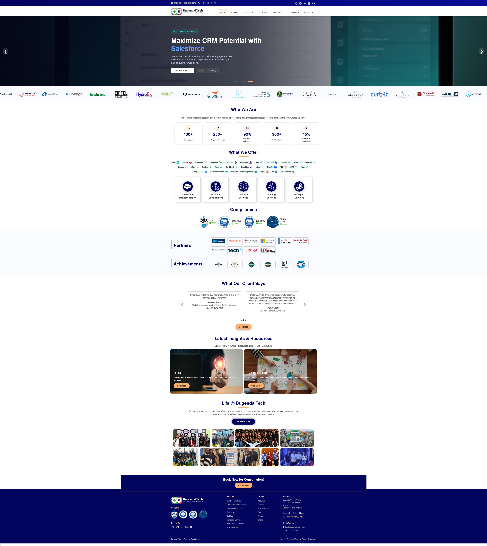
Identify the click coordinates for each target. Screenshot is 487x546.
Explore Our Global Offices (293, 513)
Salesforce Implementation (237, 504)
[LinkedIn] (305, 3)
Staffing (230, 516)
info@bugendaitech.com (185, 2)
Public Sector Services (236, 523)
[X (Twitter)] (296, 3)
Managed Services (234, 519)
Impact (260, 519)
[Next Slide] (305, 305)
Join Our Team (243, 421)
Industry (262, 12)
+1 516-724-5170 (208, 2)
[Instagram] (309, 3)
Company (293, 12)
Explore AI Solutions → (185, 70)
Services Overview (234, 500)
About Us (261, 500)
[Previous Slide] (182, 305)
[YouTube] (314, 3)
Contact (261, 504)
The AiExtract (263, 508)
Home (222, 12)
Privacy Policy (176, 539)
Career (260, 516)
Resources (277, 12)
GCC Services (232, 527)
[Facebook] (300, 3)
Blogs (260, 512)
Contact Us (308, 12)
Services (234, 12)
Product (248, 12)
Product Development (235, 508)
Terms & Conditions (191, 539)
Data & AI (230, 512)
